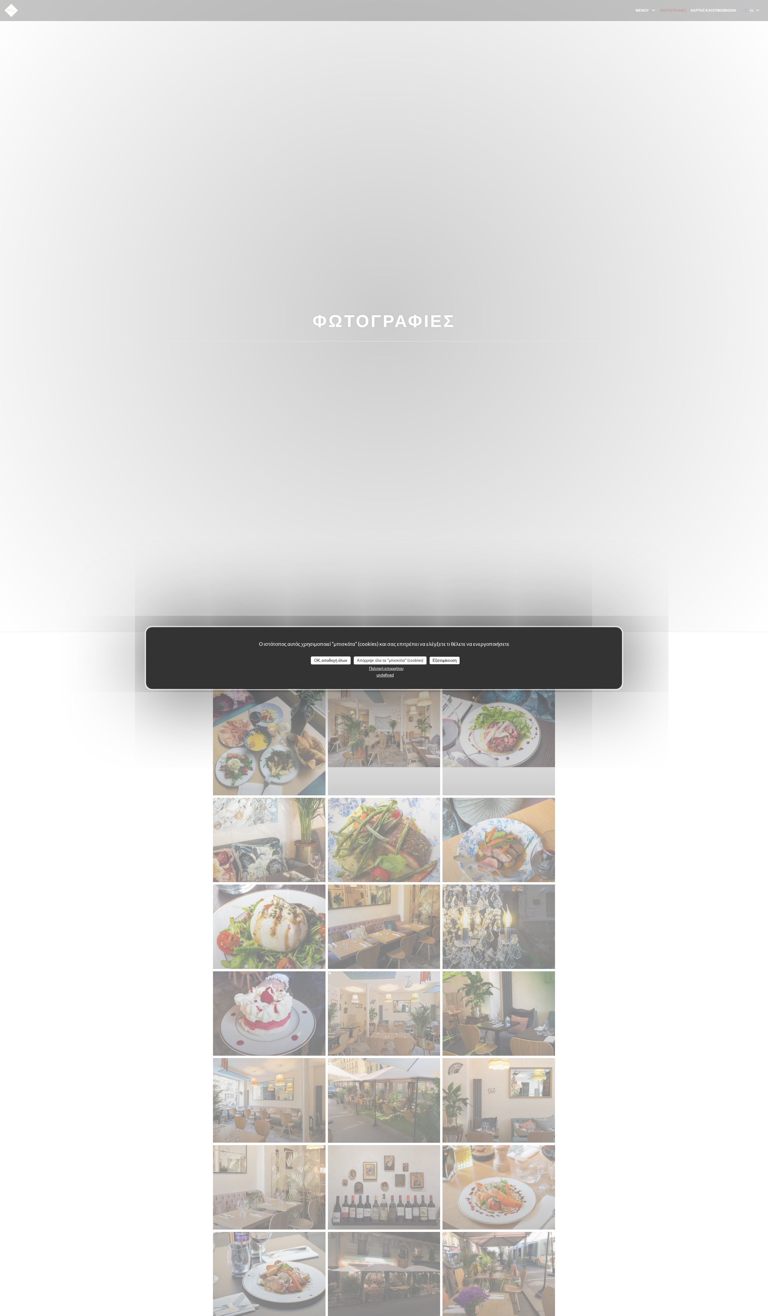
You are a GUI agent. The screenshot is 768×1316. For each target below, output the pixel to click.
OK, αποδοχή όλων (330, 660)
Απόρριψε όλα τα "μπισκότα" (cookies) (390, 660)
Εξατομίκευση (445, 660)
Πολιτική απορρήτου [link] (386, 668)
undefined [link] (385, 675)
